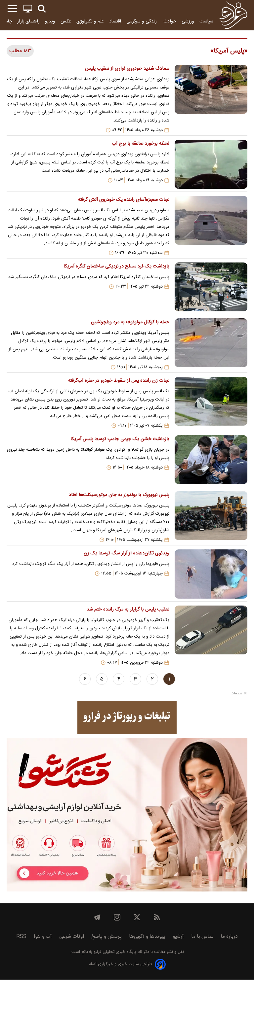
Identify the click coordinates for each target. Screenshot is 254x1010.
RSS (21, 936)
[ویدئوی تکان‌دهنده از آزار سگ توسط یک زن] (211, 573)
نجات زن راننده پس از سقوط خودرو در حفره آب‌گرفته (118, 381)
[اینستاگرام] (117, 917)
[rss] (157, 917)
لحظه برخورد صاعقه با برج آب (140, 144)
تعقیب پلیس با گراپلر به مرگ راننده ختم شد (128, 609)
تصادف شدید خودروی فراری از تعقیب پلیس (127, 69)
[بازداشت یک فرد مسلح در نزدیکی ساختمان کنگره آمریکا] (211, 286)
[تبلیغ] (127, 717)
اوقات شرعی (71, 936)
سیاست (206, 21)
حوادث (169, 21)
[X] (137, 917)
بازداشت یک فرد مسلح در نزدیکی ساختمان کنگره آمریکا (116, 266)
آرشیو (178, 936)
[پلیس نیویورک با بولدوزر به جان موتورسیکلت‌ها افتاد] (211, 516)
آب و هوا (43, 936)
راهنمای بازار (28, 21)
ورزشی (188, 21)
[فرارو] (233, 15)
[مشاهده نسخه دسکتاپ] (27, 9)
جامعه (6, 21)
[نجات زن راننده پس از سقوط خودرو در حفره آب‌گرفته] (211, 402)
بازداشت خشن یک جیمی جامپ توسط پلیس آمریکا (119, 439)
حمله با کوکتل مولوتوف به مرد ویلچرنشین (130, 322)
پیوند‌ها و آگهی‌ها (147, 936)
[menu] (12, 9)
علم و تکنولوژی (90, 21)
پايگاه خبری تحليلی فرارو (114, 952)
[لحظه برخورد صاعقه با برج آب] (211, 164)
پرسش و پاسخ (106, 936)
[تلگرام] (97, 917)
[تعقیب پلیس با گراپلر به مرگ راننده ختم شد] (211, 635)
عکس (66, 21)
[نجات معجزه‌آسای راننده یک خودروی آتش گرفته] (211, 226)
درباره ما (229, 936)
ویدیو (50, 21)
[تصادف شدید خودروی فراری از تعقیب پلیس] (211, 99)
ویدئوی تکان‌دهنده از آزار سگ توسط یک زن (126, 553)
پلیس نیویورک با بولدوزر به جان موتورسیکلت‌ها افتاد (119, 495)
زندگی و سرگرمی (142, 21)
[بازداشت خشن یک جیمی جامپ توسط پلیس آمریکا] (211, 459)
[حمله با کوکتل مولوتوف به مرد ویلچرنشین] (211, 344)
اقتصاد (115, 21)
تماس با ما (202, 936)
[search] (42, 9)
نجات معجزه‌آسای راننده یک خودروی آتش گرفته (123, 200)
